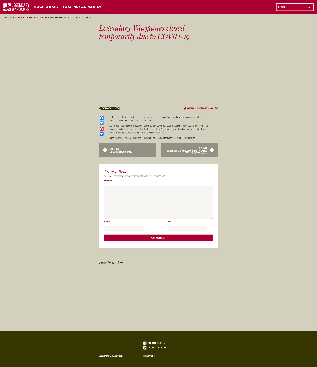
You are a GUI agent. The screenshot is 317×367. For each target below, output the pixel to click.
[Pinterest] (101, 128)
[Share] (101, 133)
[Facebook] (101, 117)
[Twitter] (101, 122)
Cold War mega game (121, 152)
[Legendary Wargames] (16, 7)
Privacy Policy (149, 356)
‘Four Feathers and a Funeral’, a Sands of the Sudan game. (186, 152)
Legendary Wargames (110, 108)
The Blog (18, 17)
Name (107, 221)
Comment (108, 180)
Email (170, 221)
